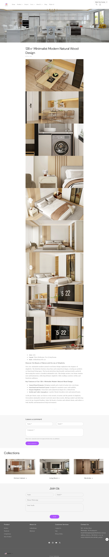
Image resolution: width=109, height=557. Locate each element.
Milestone (32, 531)
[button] (20, 4)
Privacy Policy (59, 534)
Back (55, 409)
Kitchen (6, 528)
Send (54, 516)
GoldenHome (33, 528)
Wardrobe (87, 478)
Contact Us (58, 528)
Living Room (53, 478)
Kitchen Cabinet (19, 478)
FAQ (56, 531)
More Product (7, 536)
